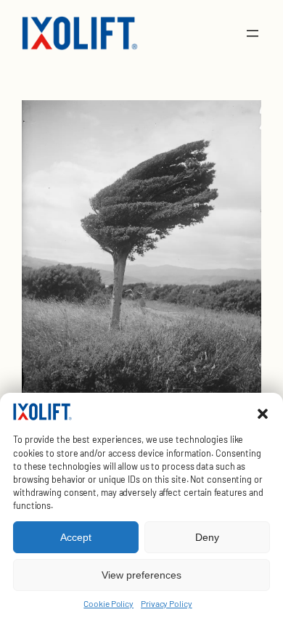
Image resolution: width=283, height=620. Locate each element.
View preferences (141, 575)
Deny (207, 537)
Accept (75, 537)
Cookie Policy (108, 603)
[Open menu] (252, 33)
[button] (262, 414)
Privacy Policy (166, 603)
